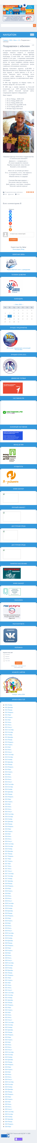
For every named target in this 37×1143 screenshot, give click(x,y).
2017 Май (8, 863)
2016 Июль (8, 839)
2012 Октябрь (9, 732)
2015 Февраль (9, 796)
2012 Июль (8, 725)
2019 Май (8, 923)
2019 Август (8, 930)
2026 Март (8, 1126)
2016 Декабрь (9, 851)
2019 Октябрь (9, 935)
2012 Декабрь (9, 737)
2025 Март (8, 1097)
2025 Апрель (9, 1099)
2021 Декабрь (9, 1000)
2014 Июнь (8, 777)
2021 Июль (8, 987)
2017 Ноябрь (8, 878)
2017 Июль (8, 868)
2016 (10, 40)
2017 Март (8, 858)
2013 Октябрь (9, 757)
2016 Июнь (8, 836)
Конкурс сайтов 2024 (18, 694)
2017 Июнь (8, 866)
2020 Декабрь (9, 970)
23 (18, 319)
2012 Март (8, 715)
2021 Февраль (9, 975)
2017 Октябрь (9, 876)
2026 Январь (8, 1121)
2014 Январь (8, 764)
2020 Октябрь (9, 965)
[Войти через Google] (10, 226)
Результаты (14, 665)
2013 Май (8, 747)
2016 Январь (8, 824)
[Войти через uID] (10, 211)
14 (19, 40)
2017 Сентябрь (9, 873)
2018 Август (8, 901)
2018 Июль (8, 898)
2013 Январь (8, 739)
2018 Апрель (9, 891)
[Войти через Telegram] (10, 214)
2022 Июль (8, 1017)
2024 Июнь (8, 1074)
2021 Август (8, 990)
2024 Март (8, 1067)
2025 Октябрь (9, 1114)
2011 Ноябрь (8, 705)
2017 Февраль (9, 856)
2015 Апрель (9, 801)
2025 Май (8, 1102)
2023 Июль (8, 1047)
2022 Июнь (8, 1015)
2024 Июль (8, 1077)
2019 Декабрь (9, 940)
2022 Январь (8, 1002)
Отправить (13, 239)
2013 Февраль (9, 742)
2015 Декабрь (9, 821)
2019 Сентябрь (9, 933)
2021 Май (8, 982)
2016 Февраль (9, 826)
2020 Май (8, 953)
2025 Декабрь (9, 1119)
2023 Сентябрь (9, 1052)
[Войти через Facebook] (10, 220)
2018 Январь (8, 883)
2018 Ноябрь (8, 908)
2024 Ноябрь (8, 1087)
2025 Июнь (8, 1104)
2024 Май (8, 1072)
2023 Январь (8, 1032)
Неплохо (7, 658)
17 (22, 316)
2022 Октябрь (9, 1025)
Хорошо (7, 656)
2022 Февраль (9, 1005)
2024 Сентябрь (9, 1082)
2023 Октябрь (9, 1054)
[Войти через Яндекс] (10, 223)
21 (9, 319)
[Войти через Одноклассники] (10, 229)
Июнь (15, 40)
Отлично (7, 654)
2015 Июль (8, 809)
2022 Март (8, 1007)
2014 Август (8, 782)
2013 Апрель (9, 744)
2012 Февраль (9, 712)
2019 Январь (8, 913)
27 (5, 322)
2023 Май (8, 1042)
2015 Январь (8, 794)
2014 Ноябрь (8, 789)
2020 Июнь (8, 955)
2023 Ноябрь (8, 1057)
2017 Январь (8, 854)
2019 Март (8, 918)
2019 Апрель (9, 920)
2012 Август (8, 727)
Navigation (9, 34)
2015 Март (8, 799)
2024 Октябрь (9, 1084)
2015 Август (8, 811)
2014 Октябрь (9, 787)
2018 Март (8, 888)
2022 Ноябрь (8, 1027)
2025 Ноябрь (8, 1116)
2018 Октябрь (9, 906)
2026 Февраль (9, 1124)
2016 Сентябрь (9, 844)
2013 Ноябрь (8, 759)
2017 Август (8, 871)
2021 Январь (8, 973)
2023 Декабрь (9, 1059)
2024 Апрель (9, 1069)
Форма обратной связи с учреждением (18, 269)
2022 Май (8, 1012)
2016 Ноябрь (8, 849)
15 (14, 316)
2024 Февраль (9, 1064)
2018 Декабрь (9, 911)
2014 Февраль (9, 767)
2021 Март (8, 978)
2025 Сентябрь (9, 1111)
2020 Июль (8, 958)
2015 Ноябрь (8, 819)
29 (14, 322)
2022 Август (8, 1020)
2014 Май (8, 774)
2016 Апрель (9, 831)
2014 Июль (8, 779)
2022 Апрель (9, 1010)
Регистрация (16, 249)
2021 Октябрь (9, 995)
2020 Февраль (9, 945)
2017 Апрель (9, 861)
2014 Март (8, 769)
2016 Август (8, 841)
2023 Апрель (9, 1040)
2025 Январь (8, 1092)
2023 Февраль (9, 1035)
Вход (22, 249)
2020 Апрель (9, 950)
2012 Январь (8, 710)
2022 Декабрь (9, 1030)
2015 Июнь (8, 806)
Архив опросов (21, 665)
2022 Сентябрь (9, 1022)
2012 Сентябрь (9, 730)
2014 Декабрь (9, 792)
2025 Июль (8, 1106)
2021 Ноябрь (8, 997)
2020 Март (8, 948)
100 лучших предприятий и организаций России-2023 (18, 348)
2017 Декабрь (9, 881)
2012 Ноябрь (8, 734)
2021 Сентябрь (9, 992)
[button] (24, 6)
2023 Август (8, 1049)
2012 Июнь (8, 722)
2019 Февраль (9, 916)
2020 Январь (8, 943)
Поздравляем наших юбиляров (13, 192)
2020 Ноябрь (8, 968)
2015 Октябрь (9, 816)
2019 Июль (8, 928)
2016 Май (8, 834)
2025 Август (8, 1109)
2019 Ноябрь (8, 938)
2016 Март (8, 829)
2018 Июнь (8, 896)
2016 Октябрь (9, 846)
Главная (5, 40)
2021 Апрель (9, 980)
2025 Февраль (9, 1094)
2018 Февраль (9, 886)
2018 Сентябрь (9, 903)
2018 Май (8, 893)
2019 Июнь (8, 925)
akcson (12, 194)
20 (5, 319)
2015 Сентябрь (9, 814)
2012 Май (8, 720)
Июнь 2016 (18, 304)
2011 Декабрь (9, 707)
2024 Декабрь (9, 1089)
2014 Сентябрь (9, 784)
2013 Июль (8, 749)
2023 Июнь (8, 1044)
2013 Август (8, 752)
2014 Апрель (9, 772)
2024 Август (8, 1079)
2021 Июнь (8, 985)
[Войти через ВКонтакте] (10, 217)
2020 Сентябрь (9, 963)
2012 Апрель (9, 717)
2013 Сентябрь (9, 754)
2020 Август (8, 960)
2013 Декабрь (9, 762)
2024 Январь (8, 1062)
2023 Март (8, 1037)
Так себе (7, 660)
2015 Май (8, 804)
